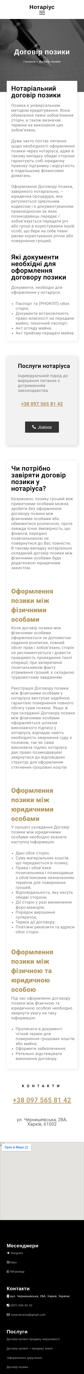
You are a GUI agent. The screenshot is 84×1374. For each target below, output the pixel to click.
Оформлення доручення (24, 1357)
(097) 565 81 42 (21, 1305)
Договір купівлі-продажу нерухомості (33, 1339)
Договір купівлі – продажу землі (30, 1348)
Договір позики (17, 1367)
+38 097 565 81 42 (42, 404)
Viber (13, 1262)
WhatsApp (17, 1271)
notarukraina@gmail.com (28, 1314)
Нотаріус (41, 7)
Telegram (16, 1253)
